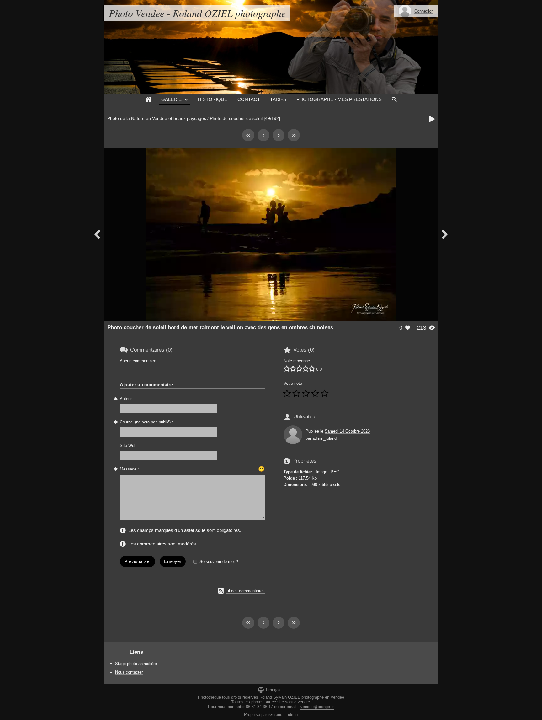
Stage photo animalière (136, 663)
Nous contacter (129, 672)
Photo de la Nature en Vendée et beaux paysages (156, 118)
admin (292, 714)
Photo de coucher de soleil (236, 118)
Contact (248, 99)
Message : (129, 469)
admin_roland (324, 438)
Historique (212, 99)
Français (270, 689)
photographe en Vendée (322, 697)
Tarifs (278, 99)
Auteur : (127, 398)
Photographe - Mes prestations (339, 99)
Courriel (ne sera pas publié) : (146, 422)
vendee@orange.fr (317, 706)
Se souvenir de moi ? (218, 561)
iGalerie (275, 714)
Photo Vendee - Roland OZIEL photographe (197, 13)
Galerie (171, 99)
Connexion (423, 11)
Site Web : (129, 445)
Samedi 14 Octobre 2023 (347, 431)
